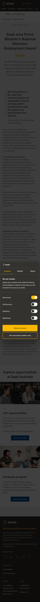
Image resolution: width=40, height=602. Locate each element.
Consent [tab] (7, 271)
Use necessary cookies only (20, 335)
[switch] (34, 304)
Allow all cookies (20, 328)
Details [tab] (20, 271)
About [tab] (32, 271)
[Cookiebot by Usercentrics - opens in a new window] (28, 264)
